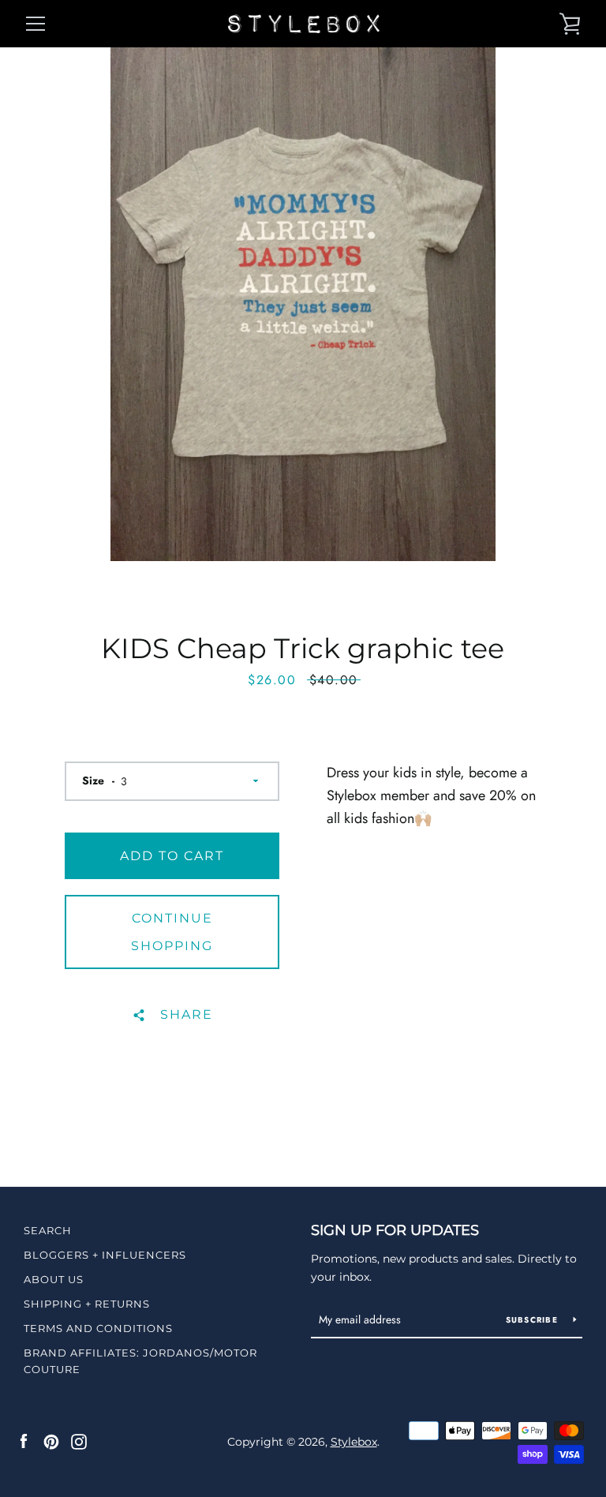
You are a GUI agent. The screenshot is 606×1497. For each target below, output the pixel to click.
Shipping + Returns (87, 1303)
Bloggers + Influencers (105, 1254)
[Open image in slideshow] (303, 304)
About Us (54, 1279)
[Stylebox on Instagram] (79, 1441)
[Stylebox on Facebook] (24, 1441)
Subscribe (534, 1320)
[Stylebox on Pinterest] (51, 1441)
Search (48, 1230)
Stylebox (354, 1442)
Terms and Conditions (98, 1328)
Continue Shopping (172, 932)
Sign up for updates (395, 1230)
